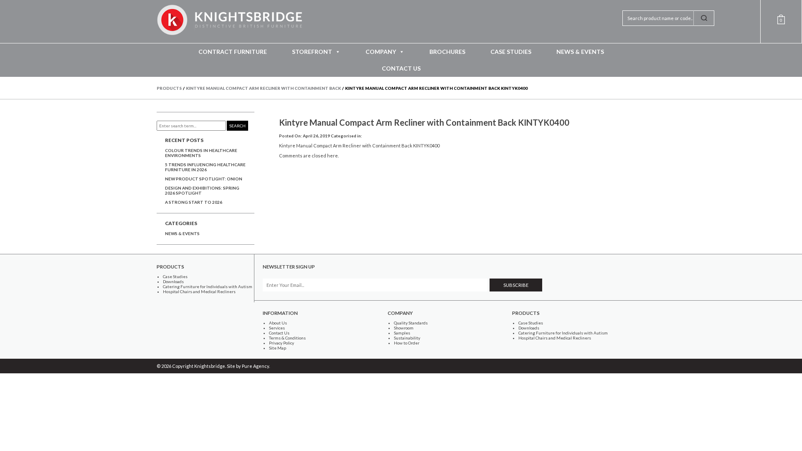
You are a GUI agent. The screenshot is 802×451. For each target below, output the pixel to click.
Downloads (173, 281)
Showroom (404, 327)
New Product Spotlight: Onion (203, 178)
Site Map (277, 347)
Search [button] (237, 125)
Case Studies (510, 51)
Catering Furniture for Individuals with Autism (207, 286)
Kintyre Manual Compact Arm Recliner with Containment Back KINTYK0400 (424, 122)
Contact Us (401, 68)
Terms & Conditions (287, 337)
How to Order (406, 342)
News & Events (580, 51)
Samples (402, 332)
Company (380, 51)
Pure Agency (255, 366)
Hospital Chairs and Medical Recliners (199, 291)
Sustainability (407, 337)
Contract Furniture (232, 51)
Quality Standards (411, 322)
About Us (278, 322)
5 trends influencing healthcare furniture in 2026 (205, 167)
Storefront (312, 51)
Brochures (447, 51)
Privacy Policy (281, 342)
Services (277, 327)
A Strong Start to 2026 (193, 202)
